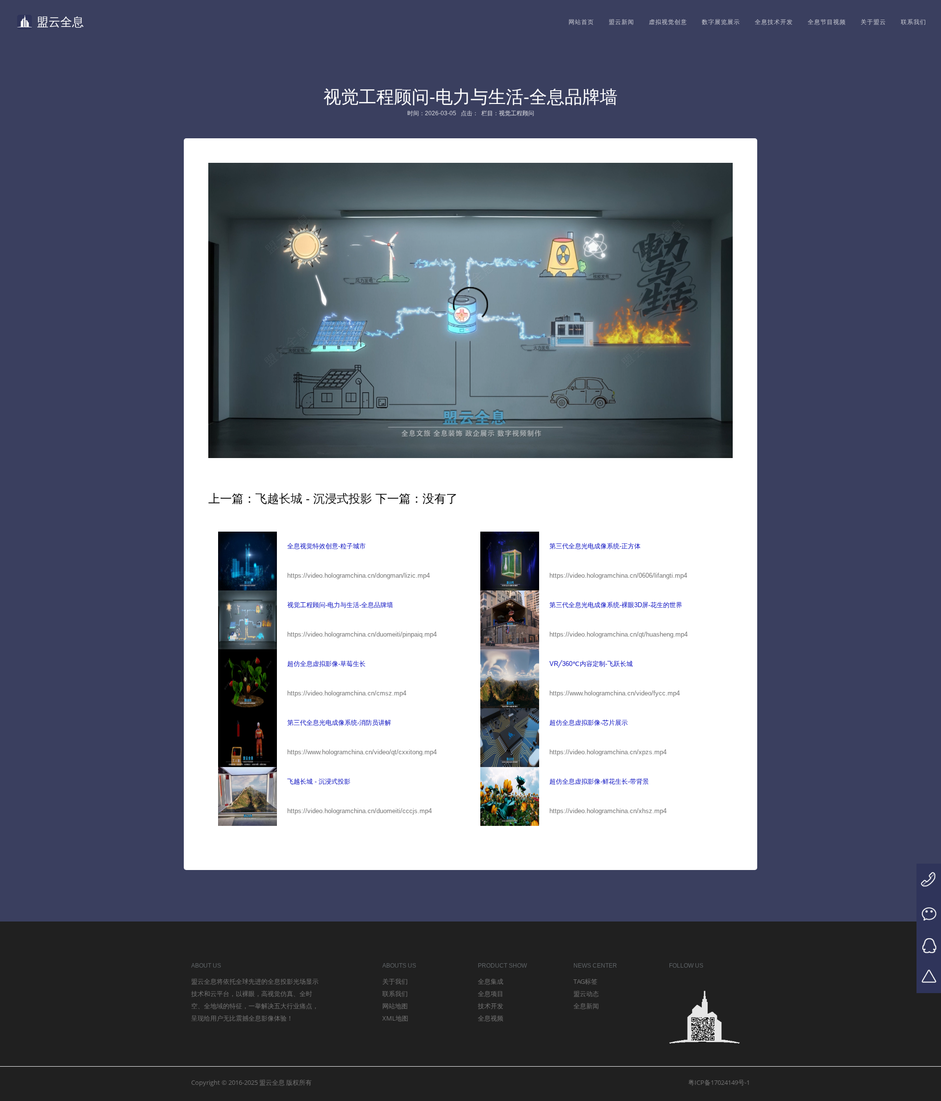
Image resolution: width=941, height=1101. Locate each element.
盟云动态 (586, 993)
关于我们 (395, 981)
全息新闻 (586, 1005)
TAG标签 (585, 981)
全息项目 (490, 993)
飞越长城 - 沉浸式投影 (313, 498)
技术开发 (490, 1005)
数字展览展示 (721, 22)
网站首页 (581, 22)
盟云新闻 (621, 22)
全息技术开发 (774, 22)
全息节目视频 (827, 22)
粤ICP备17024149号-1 (719, 1082)
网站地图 (395, 1005)
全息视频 (490, 1018)
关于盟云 (873, 22)
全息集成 (490, 981)
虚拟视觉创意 (668, 22)
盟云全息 (60, 21)
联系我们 (913, 22)
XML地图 (395, 1018)
